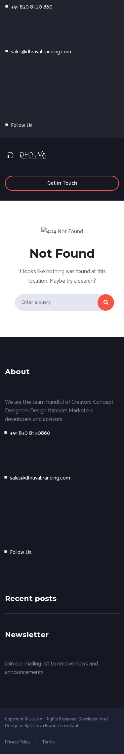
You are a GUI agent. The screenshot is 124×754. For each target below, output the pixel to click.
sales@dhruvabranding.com (41, 51)
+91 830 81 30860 (30, 433)
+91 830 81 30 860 (32, 7)
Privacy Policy (17, 742)
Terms (48, 742)
